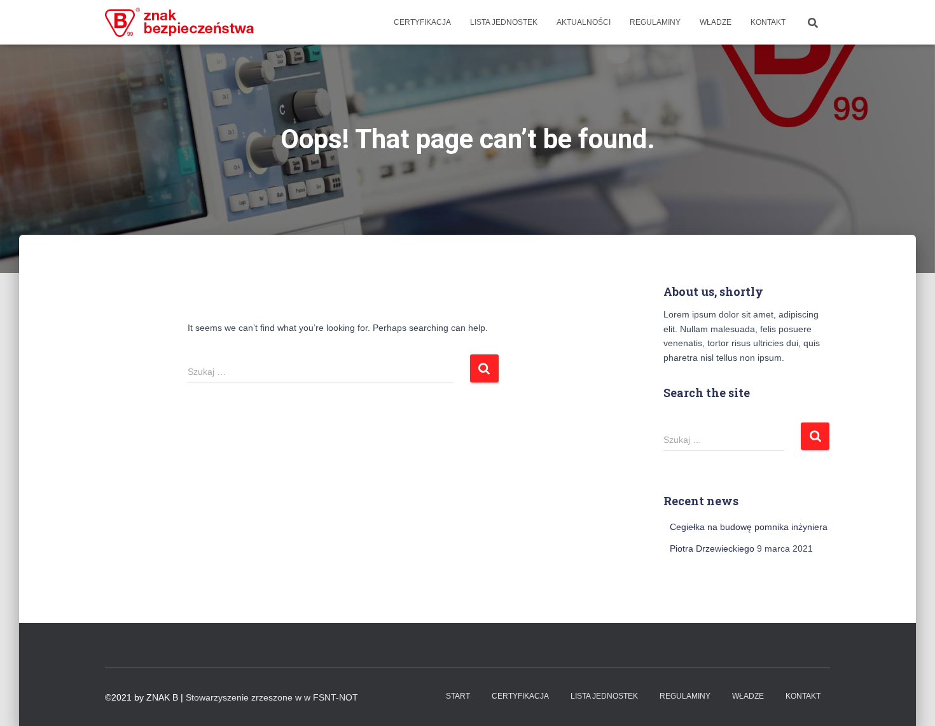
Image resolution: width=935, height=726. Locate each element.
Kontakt (768, 22)
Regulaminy (655, 22)
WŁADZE (715, 22)
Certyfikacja (422, 22)
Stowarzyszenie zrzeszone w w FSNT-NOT (272, 697)
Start (458, 696)
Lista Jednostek (503, 22)
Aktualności (584, 22)
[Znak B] (179, 22)
